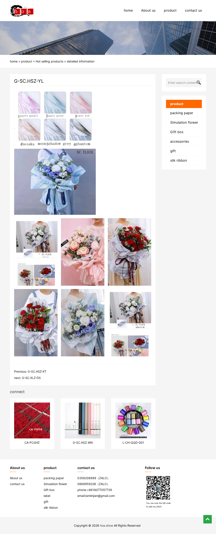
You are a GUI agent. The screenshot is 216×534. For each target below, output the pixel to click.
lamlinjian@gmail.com (100, 495)
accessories (179, 141)
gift (173, 151)
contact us (193, 10)
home (128, 10)
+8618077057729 (99, 490)
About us (148, 10)
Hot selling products (49, 61)
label (47, 495)
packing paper (181, 113)
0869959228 (86, 484)
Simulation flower (184, 122)
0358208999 (86, 478)
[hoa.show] (22, 10)
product (170, 10)
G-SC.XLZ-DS (31, 378)
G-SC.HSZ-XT (37, 371)
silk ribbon (178, 160)
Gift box (177, 132)
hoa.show (106, 525)
